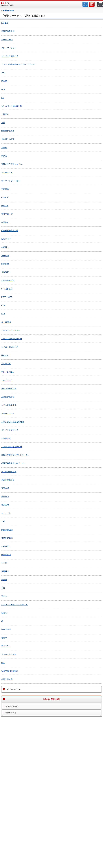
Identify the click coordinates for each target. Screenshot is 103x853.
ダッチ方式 (6, 364)
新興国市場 (6, 629)
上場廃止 (5, 114)
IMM (3, 89)
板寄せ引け (6, 239)
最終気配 (5, 272)
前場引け (5, 571)
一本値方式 (6, 438)
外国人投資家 (7, 679)
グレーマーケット (8, 48)
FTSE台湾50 (6, 289)
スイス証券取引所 (8, 405)
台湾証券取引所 (7, 280)
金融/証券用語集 (8, 10)
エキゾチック (7, 380)
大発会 (4, 147)
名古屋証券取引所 (8, 472)
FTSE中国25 (6, 297)
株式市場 (5, 505)
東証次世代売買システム (11, 164)
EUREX (4, 23)
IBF (2, 98)
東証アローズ (7, 214)
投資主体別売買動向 (9, 671)
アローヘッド (7, 172)
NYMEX (4, 206)
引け (3, 588)
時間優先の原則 (7, 131)
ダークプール (7, 39)
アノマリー (6, 646)
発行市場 (5, 496)
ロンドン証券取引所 (9, 430)
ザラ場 (4, 580)
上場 (3, 123)
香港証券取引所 (7, 31)
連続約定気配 (7, 538)
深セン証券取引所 (8, 388)
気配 (3, 521)
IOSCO (4, 81)
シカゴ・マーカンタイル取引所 (14, 604)
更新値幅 (5, 189)
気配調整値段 (7, 530)
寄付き (4, 596)
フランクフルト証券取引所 (12, 422)
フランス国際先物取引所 (11, 339)
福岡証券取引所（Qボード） (13, 463)
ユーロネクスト (7, 413)
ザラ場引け (6, 555)
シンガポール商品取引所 (11, 106)
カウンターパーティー (10, 330)
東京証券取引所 (7, 480)
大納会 (4, 156)
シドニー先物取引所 (9, 347)
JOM (3, 73)
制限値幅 (5, 264)
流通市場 (5, 488)
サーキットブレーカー (10, 181)
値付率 (4, 638)
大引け (4, 563)
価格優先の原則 (7, 139)
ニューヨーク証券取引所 (11, 447)
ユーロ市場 (6, 322)
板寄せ (4, 613)
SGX (3, 314)
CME (3, 305)
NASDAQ (5, 355)
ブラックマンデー (8, 654)
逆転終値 (5, 255)
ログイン (85, 4)
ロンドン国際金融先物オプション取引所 (18, 64)
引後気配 (5, 546)
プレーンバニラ (7, 372)
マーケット (6, 513)
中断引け (5, 247)
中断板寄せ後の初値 (9, 231)
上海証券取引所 (7, 397)
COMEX (4, 197)
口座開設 (92, 4)
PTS (3, 663)
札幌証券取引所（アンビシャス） (15, 455)
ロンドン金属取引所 (9, 56)
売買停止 (5, 222)
